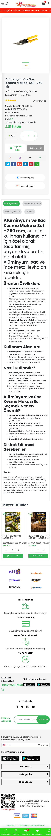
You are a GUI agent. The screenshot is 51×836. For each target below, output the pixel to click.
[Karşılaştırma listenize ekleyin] (30, 157)
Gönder (44, 719)
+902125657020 (12, 685)
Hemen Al (37, 148)
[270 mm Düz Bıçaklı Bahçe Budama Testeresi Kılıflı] (38, 522)
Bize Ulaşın (25, 782)
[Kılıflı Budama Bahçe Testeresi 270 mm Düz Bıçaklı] (13, 522)
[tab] (11, 203)
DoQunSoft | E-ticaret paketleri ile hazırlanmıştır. (26, 825)
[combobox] (4, 745)
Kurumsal (25, 766)
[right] (48, 536)
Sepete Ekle (17, 148)
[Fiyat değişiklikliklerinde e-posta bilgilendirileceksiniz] (40, 157)
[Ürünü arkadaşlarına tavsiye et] (20, 157)
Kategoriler (25, 774)
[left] (3, 536)
